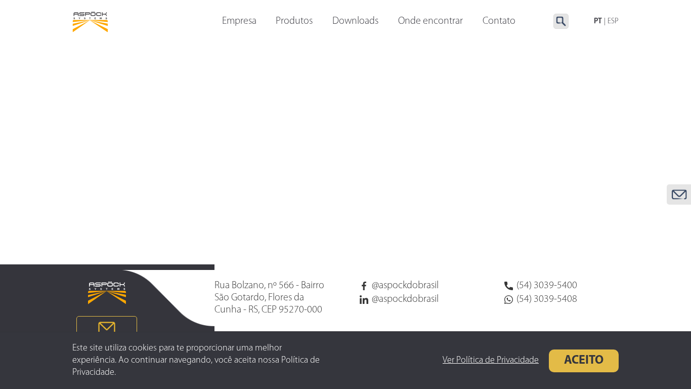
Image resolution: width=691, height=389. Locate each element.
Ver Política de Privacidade (491, 360)
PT (598, 21)
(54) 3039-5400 (546, 286)
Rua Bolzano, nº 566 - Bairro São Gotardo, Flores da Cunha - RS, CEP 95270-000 (269, 298)
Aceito (583, 361)
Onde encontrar (430, 21)
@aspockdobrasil (405, 286)
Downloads (355, 21)
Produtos (294, 21)
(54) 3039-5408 (546, 299)
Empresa (239, 21)
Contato (499, 21)
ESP (613, 21)
